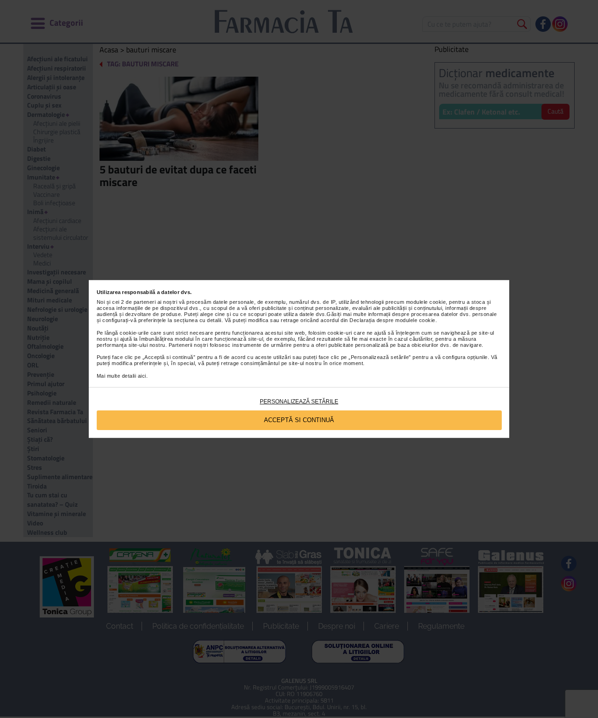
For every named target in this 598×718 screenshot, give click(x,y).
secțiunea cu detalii (197, 320)
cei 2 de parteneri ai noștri (144, 302)
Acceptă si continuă (299, 420)
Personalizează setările (299, 401)
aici (142, 376)
